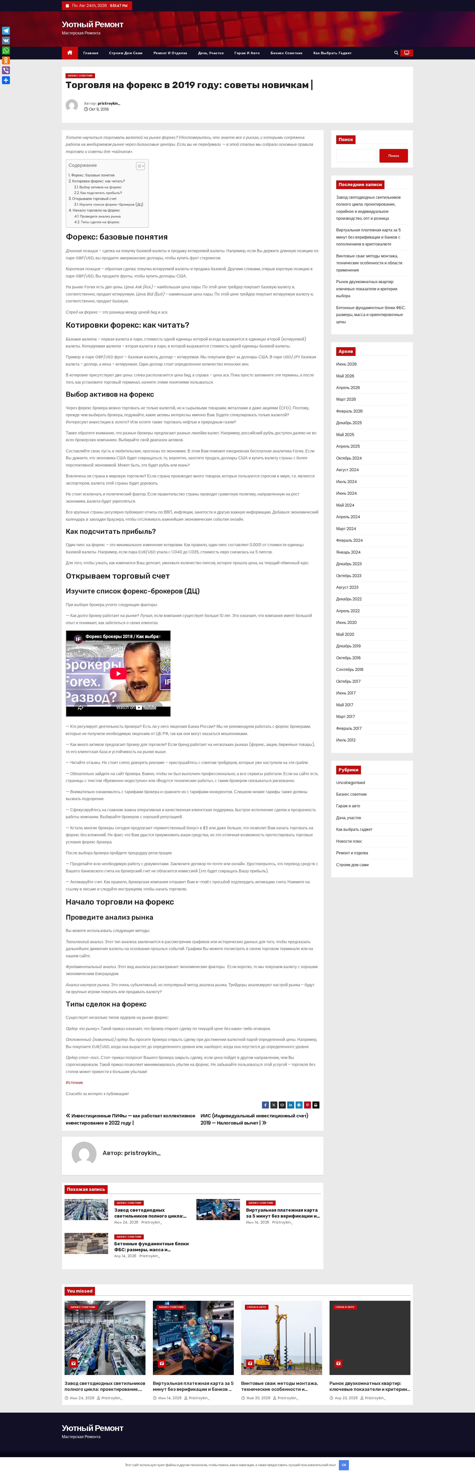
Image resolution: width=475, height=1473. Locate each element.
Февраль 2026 (349, 411)
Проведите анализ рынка (100, 216)
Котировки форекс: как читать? (98, 181)
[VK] (6, 41)
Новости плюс (349, 841)
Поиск (346, 139)
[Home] (70, 53)
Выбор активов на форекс (100, 187)
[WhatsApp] (6, 50)
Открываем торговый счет (94, 198)
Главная (90, 52)
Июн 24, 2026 (126, 1222)
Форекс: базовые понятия (93, 175)
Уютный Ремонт (92, 24)
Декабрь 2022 (349, 599)
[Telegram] (6, 31)
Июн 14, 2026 (257, 1222)
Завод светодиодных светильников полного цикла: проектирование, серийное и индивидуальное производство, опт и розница (105, 1392)
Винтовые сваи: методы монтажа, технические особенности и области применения (369, 263)
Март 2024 (346, 529)
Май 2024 (345, 505)
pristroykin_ (109, 103)
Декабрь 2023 (349, 564)
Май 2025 (345, 435)
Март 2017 (345, 716)
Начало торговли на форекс (96, 210)
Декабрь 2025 (349, 423)
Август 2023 (347, 587)
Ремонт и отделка (170, 52)
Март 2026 (346, 399)
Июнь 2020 (346, 622)
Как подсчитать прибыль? (101, 192)
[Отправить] (6, 80)
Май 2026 (345, 376)
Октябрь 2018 (348, 658)
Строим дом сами (126, 52)
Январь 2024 (348, 552)
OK (344, 1465)
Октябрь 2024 (349, 458)
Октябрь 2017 (348, 681)
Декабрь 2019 (348, 646)
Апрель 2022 (348, 611)
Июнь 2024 (346, 493)
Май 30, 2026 (259, 1398)
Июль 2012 (346, 740)
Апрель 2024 (348, 517)
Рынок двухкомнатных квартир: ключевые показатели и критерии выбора (366, 289)
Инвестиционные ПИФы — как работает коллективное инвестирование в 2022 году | (130, 1119)
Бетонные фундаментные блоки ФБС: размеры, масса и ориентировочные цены (151, 1249)
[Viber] (6, 70)
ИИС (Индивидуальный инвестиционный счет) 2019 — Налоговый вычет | (255, 1119)
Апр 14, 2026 (125, 1255)
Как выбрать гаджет (332, 52)
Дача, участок (211, 52)
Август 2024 (347, 470)
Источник (74, 1082)
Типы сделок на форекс (100, 222)
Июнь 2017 (346, 693)
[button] (396, 53)
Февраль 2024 (349, 540)
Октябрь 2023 (348, 576)
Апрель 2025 (348, 446)
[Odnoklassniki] (6, 60)
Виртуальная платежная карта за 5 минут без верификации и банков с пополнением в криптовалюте (368, 237)
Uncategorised (350, 783)
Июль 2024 (346, 482)
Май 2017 (344, 705)
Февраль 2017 (349, 728)
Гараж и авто (247, 52)
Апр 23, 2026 (347, 1398)
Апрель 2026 (348, 388)
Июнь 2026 (346, 364)
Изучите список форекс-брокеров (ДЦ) (111, 204)
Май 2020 (345, 634)
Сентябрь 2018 (349, 669)
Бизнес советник (287, 52)
